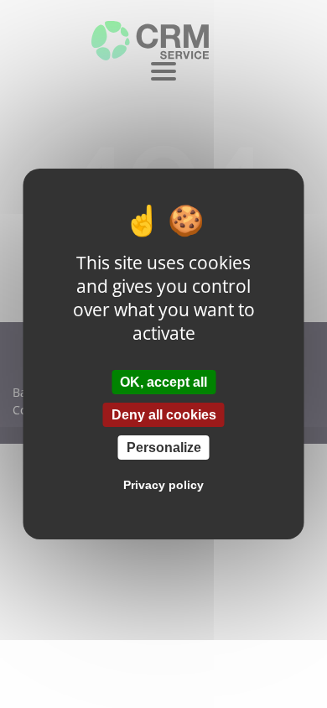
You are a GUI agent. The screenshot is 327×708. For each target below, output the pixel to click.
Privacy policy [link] (163, 485)
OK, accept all (163, 381)
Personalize (164, 447)
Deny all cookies (164, 415)
